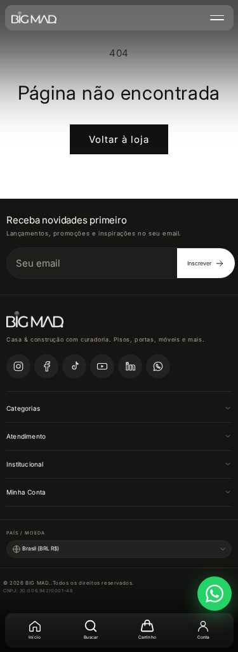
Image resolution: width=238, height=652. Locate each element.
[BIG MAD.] (33, 17)
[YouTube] (102, 366)
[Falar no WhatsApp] (214, 593)
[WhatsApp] (158, 366)
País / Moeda (25, 533)
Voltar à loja (119, 139)
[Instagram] (18, 366)
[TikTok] (74, 366)
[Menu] (217, 18)
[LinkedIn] (130, 366)
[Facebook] (46, 366)
